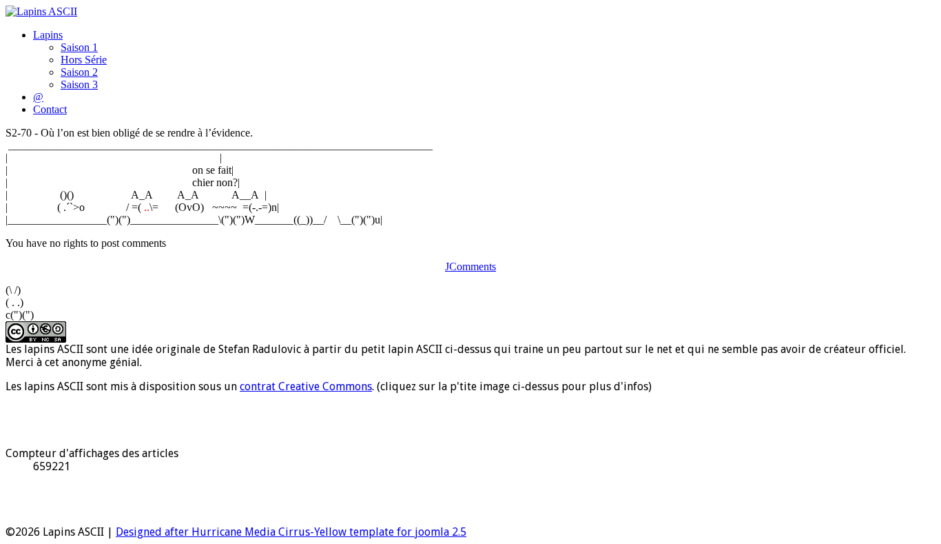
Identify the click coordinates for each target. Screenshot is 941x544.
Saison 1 (79, 47)
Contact (50, 109)
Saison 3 (79, 84)
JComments (470, 266)
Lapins (48, 35)
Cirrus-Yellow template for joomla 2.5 (371, 531)
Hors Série (84, 60)
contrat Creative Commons (306, 386)
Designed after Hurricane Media (196, 531)
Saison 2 (79, 72)
